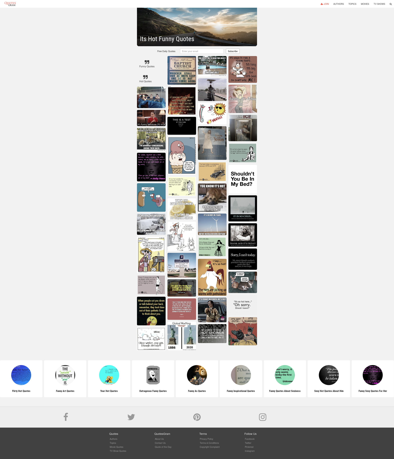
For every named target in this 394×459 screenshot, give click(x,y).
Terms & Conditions (209, 442)
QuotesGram (10, 4)
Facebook (250, 438)
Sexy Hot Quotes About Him (285, 391)
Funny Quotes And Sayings (373, 391)
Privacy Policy (206, 438)
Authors (338, 3)
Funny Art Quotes (21, 391)
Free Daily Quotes (166, 51)
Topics (352, 3)
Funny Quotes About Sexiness (241, 391)
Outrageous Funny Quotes (109, 391)
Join (326, 3)
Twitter (248, 442)
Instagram (250, 450)
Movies (365, 3)
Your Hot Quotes (65, 391)
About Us (159, 438)
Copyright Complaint (210, 446)
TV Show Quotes (118, 450)
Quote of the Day (163, 446)
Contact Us (160, 442)
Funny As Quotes (153, 391)
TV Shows (379, 3)
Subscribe (233, 51)
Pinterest (249, 446)
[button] (390, 4)
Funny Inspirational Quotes (197, 391)
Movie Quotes (116, 446)
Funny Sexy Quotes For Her (329, 391)
